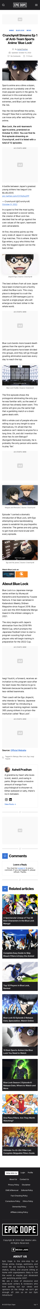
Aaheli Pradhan (22, 49)
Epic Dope (11, 1304)
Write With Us (11, 1173)
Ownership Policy (19, 1207)
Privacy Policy (13, 1185)
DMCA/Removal (12, 1190)
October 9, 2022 (9, 204)
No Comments (16, 56)
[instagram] (6, 799)
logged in (21, 868)
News (29, 30)
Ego (28, 756)
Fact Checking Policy (19, 1196)
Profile (30, 1172)
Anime (11, 30)
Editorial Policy (27, 1190)
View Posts (10, 804)
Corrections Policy (12, 1201)
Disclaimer (26, 1185)
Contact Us (24, 1179)
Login (23, 1172)
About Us (13, 1179)
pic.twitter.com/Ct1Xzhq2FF (15, 196)
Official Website (18, 750)
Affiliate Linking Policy (19, 1212)
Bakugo (15, 756)
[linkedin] (10, 799)
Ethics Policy (28, 1201)
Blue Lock (20, 30)
